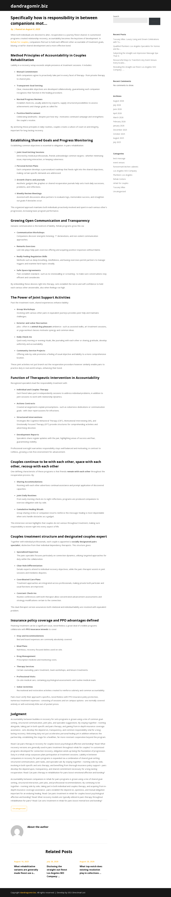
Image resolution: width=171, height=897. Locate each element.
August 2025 (118, 138)
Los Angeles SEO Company (125, 171)
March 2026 (118, 117)
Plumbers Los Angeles (122, 175)
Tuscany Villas (119, 187)
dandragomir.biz (29, 6)
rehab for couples (120, 183)
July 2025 (117, 142)
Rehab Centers (119, 179)
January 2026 (118, 125)
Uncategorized (19, 808)
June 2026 (117, 109)
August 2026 (118, 101)
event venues (119, 162)
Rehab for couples (19, 42)
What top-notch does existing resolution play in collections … (91, 869)
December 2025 (120, 130)
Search (116, 16)
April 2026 (117, 113)
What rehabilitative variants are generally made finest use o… (26, 869)
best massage (119, 158)
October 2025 (119, 134)
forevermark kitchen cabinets (125, 166)
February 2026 (119, 121)
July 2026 (117, 105)
